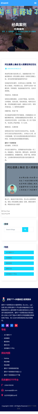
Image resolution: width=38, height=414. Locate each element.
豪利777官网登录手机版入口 (12, 371)
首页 (3, 31)
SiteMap (6, 358)
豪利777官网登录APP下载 (12, 375)
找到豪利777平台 (11, 274)
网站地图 (7, 361)
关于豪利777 (10, 252)
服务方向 (9, 268)
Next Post (5, 214)
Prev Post (6, 211)
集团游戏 (9, 263)
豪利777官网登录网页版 (11, 368)
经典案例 (9, 258)
